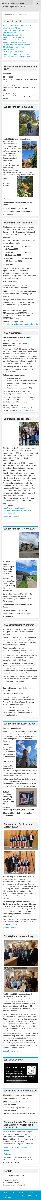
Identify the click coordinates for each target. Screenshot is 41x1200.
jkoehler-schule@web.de (25, 410)
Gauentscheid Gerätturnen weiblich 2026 (18, 45)
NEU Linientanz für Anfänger (14, 40)
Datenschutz (21, 1195)
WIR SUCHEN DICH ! (10, 49)
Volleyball (8, 1154)
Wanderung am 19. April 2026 (14, 37)
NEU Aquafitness (9, 33)
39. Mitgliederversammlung (13, 47)
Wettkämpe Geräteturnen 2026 (15, 52)
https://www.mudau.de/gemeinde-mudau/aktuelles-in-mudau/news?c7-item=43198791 (17, 510)
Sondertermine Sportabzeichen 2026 (17, 25)
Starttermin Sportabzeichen (13, 30)
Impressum (11, 1195)
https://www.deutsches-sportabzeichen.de (22, 324)
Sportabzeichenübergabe (12, 35)
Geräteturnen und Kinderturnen (16, 1147)
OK (37, 3)
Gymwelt (7, 1150)
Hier (4, 1157)
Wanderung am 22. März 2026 (14, 42)
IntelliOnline (8, 1198)
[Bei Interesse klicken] (21, 1073)
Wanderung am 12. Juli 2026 (13, 28)
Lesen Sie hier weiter (11, 927)
